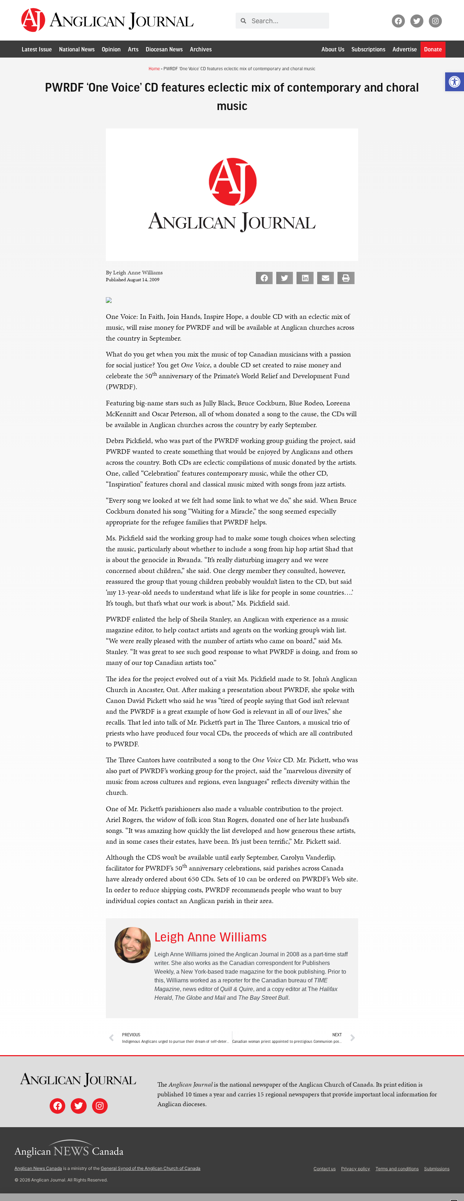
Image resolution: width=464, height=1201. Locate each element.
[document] (232, 600)
